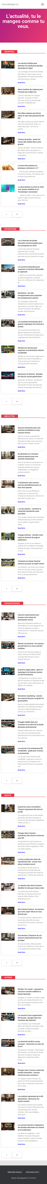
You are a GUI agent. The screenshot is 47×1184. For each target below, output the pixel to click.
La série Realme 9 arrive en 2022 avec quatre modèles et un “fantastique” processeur (31, 189)
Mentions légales (15, 1172)
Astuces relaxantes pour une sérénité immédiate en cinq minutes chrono (29, 430)
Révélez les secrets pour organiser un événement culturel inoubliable (31, 350)
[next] (17, 214)
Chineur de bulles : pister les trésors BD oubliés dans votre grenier (29, 141)
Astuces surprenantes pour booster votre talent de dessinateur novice (28, 617)
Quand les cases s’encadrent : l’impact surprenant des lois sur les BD (30, 809)
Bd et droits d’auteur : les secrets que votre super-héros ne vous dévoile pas (31, 911)
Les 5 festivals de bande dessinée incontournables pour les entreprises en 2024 (30, 243)
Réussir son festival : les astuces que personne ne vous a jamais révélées (31, 646)
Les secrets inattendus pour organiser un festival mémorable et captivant (31, 269)
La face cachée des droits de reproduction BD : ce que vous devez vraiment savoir (29, 861)
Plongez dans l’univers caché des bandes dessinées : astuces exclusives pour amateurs (31, 1072)
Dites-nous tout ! (32, 1172)
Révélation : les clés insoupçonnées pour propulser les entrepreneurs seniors (30, 295)
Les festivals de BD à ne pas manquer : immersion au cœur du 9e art (31, 1043)
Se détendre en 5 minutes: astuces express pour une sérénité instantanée (28, 456)
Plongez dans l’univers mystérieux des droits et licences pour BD (31, 835)
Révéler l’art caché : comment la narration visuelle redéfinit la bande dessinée (30, 991)
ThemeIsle (32, 1178)
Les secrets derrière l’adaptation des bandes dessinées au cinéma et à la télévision (31, 1127)
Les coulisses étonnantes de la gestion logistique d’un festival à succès (31, 324)
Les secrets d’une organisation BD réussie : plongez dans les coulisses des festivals (30, 1017)
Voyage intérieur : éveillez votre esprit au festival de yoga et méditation (30, 537)
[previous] (6, 214)
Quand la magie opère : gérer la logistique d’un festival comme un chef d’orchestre (30, 672)
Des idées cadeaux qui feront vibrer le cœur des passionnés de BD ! (31, 115)
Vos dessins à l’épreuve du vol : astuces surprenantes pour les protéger (30, 937)
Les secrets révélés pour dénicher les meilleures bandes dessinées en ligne (30, 65)
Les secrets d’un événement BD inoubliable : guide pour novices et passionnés (30, 750)
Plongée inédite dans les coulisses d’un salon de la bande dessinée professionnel (30, 724)
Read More (21, 83)
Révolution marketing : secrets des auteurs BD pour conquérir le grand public (31, 698)
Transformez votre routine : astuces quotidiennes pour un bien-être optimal (29, 485)
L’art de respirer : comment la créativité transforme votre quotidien (29, 511)
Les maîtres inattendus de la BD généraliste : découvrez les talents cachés (30, 1098)
